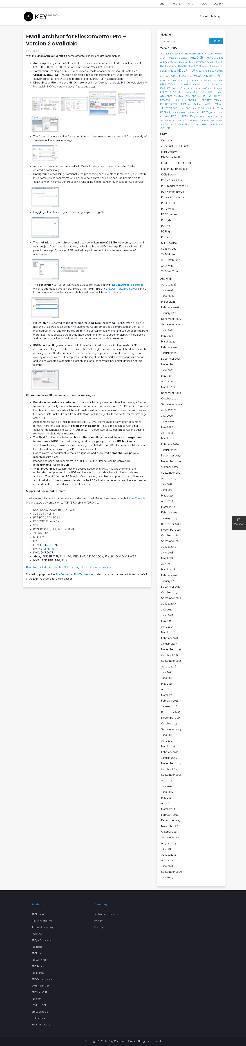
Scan (209, 116)
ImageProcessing (43, 1024)
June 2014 (167, 791)
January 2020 (169, 449)
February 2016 (169, 700)
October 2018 (169, 535)
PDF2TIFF (206, 100)
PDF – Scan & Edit (171, 180)
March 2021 (168, 387)
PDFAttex (218, 100)
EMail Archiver (169, 151)
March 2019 (168, 506)
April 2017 (167, 626)
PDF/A (207, 95)
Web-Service (216, 124)
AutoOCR (196, 57)
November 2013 (171, 826)
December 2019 (171, 455)
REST (202, 116)
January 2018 (169, 581)
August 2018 (168, 546)
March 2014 (168, 808)
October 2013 (169, 831)
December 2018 (171, 524)
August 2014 (168, 780)
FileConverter (185, 76)
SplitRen (179, 124)
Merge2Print (192, 92)
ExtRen (174, 76)
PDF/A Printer (40, 960)
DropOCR (182, 66)
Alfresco (208, 53)
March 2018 (168, 569)
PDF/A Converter (42, 940)
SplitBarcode (166, 124)
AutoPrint (164, 62)
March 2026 (168, 301)
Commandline (186, 62)
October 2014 (169, 769)
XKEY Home (168, 254)
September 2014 (171, 774)
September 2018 (171, 540)
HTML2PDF (166, 84)
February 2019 (169, 512)
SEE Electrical (169, 242)
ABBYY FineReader (181, 53)
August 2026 (168, 284)
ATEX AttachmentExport (173, 58)
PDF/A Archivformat (173, 197)
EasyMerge (170, 71)
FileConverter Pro (171, 157)
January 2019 (169, 518)
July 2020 (167, 415)
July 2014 (167, 786)
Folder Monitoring (180, 80)
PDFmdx (166, 108)
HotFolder (218, 80)
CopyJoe (211, 62)
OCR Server (215, 92)
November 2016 (171, 649)
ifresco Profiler (187, 84)
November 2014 (171, 763)
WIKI (190, 3)
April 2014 (167, 803)
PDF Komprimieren (172, 191)
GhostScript (205, 80)
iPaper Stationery (42, 927)
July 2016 (167, 672)
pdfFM (208, 104)
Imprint (98, 921)
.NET (162, 53)
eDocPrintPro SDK (207, 71)
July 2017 (166, 609)
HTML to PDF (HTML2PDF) (176, 163)
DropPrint (203, 66)
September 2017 (171, 597)
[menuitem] (215, 3)
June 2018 (167, 552)
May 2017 (167, 620)
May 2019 (167, 495)
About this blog (210, 16)
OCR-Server (168, 174)
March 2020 (168, 438)
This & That (192, 124)
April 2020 (167, 432)
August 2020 (168, 409)
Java (197, 88)
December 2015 (170, 712)
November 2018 (171, 529)
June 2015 (167, 734)
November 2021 (171, 364)
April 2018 (167, 563)
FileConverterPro (208, 75)
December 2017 (170, 586)
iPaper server (187, 88)
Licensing (218, 88)
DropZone (214, 66)
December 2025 (171, 318)
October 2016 (169, 655)
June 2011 (167, 865)
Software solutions (106, 914)
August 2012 (168, 854)
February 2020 (170, 444)
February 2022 (170, 347)
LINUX (163, 92)
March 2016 (168, 694)
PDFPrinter (38, 914)
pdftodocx (38, 1018)
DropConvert (171, 66)
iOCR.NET (165, 88)
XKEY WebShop (170, 260)
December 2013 (170, 820)
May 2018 (167, 558)
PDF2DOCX (165, 100)
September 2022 (171, 324)
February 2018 (169, 575)
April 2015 (167, 740)
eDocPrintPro (187, 70)
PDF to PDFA (179, 116)
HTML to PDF (39, 1005)
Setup (181, 120)
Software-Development (211, 120)
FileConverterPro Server (122, 288)
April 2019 (167, 501)
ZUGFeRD (166, 127)
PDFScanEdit (179, 112)
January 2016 (169, 706)
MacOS (172, 92)
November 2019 (171, 461)
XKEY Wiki (167, 265)
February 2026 (170, 307)
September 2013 (171, 837)
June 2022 (167, 330)
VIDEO (203, 3)
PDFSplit (218, 112)
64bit (168, 53)
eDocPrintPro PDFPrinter (175, 146)
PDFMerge (48, 548)
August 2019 (168, 478)
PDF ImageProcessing (174, 185)
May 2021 (167, 375)
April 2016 (167, 689)
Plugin (194, 116)
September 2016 (171, 660)
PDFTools (164, 116)
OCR (203, 92)
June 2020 (167, 421)
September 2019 (171, 472)
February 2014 (169, 814)
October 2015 (169, 723)
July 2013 (166, 848)
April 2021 (167, 381)
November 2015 (171, 717)
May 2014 (167, 797)
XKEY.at (177, 3)
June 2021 (167, 370)
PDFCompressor (169, 103)
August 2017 (168, 603)
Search (216, 40)
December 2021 (170, 358)
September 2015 (171, 729)
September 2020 (171, 404)
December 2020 (171, 392)
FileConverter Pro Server (127, 284)
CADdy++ (166, 140)
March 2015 (168, 746)
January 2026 (169, 313)
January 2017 (169, 643)
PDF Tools (38, 966)
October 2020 (169, 398)
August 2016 (168, 666)
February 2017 (169, 638)
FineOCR (164, 80)
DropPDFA (193, 66)
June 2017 (167, 615)
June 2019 (167, 489)
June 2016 (167, 677)
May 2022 (167, 335)
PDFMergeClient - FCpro (210, 108)
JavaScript (206, 88)
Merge (181, 92)
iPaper (174, 88)
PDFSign (207, 112)
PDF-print (196, 96)
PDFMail (218, 104)
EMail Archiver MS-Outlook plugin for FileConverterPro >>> (68, 567)
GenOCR (194, 80)
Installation (217, 84)
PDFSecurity (193, 112)
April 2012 (167, 860)
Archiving (218, 53)
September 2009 (171, 871)
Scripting (218, 116)
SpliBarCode (168, 248)
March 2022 (168, 341)
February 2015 (169, 751)
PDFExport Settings (191, 104)
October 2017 (169, 592)
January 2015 (169, 757)
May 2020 (167, 426)
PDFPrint (165, 112)
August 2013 (168, 843)
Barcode (174, 62)
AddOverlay (197, 53)
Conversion (200, 61)
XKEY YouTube (169, 271)
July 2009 (167, 877)
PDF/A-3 (218, 96)
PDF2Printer (194, 100)
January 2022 (169, 352)
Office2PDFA (166, 96)
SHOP (163, 3)
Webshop (238, 524)
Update (204, 124)
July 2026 (167, 290)
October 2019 (169, 466)
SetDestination (167, 120)
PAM (188, 96)
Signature (192, 120)
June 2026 (167, 295)
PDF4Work (167, 208)
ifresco (175, 84)
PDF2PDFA (180, 99)
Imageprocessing (203, 84)
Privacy (99, 927)
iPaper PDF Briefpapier (175, 168)
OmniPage (179, 96)
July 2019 (167, 483)
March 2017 (168, 632)
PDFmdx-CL (179, 108)
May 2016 (167, 683)
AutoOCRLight (215, 57)
